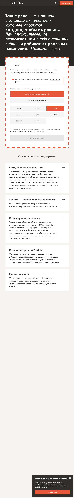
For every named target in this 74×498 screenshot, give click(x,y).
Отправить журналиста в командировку (37, 203)
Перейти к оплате (37, 138)
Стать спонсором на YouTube (37, 256)
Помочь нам (66, 3)
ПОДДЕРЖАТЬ (52, 492)
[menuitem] (3, 3)
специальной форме (37, 80)
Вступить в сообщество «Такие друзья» (37, 228)
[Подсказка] (48, 94)
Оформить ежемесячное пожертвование (37, 178)
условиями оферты (40, 131)
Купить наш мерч (37, 280)
